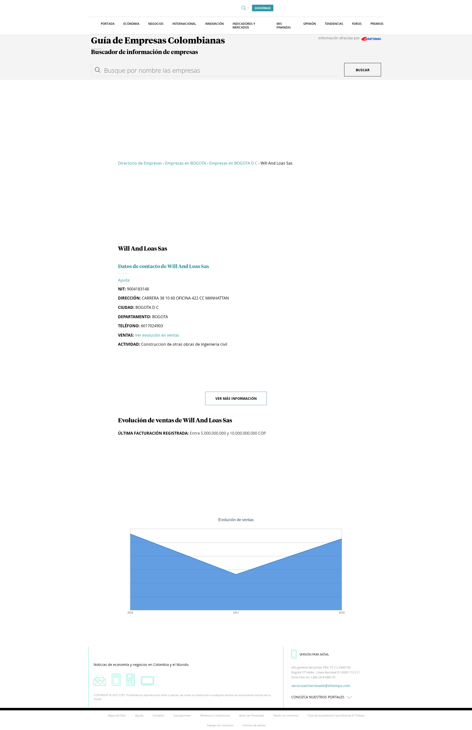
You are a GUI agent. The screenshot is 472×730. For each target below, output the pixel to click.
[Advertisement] (236, 116)
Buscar (362, 70)
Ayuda (124, 280)
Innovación (214, 24)
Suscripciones (182, 715)
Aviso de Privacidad (251, 715)
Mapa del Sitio (117, 715)
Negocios (155, 24)
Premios (377, 24)
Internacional (184, 24)
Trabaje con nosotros (220, 725)
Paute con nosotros (285, 715)
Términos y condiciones (215, 715)
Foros (357, 24)
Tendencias (334, 24)
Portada (108, 24)
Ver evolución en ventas (157, 335)
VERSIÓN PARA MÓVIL (314, 654)
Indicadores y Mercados (244, 25)
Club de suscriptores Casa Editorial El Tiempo (336, 715)
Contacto (158, 715)
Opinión (309, 24)
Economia (131, 24)
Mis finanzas (284, 25)
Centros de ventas (254, 725)
